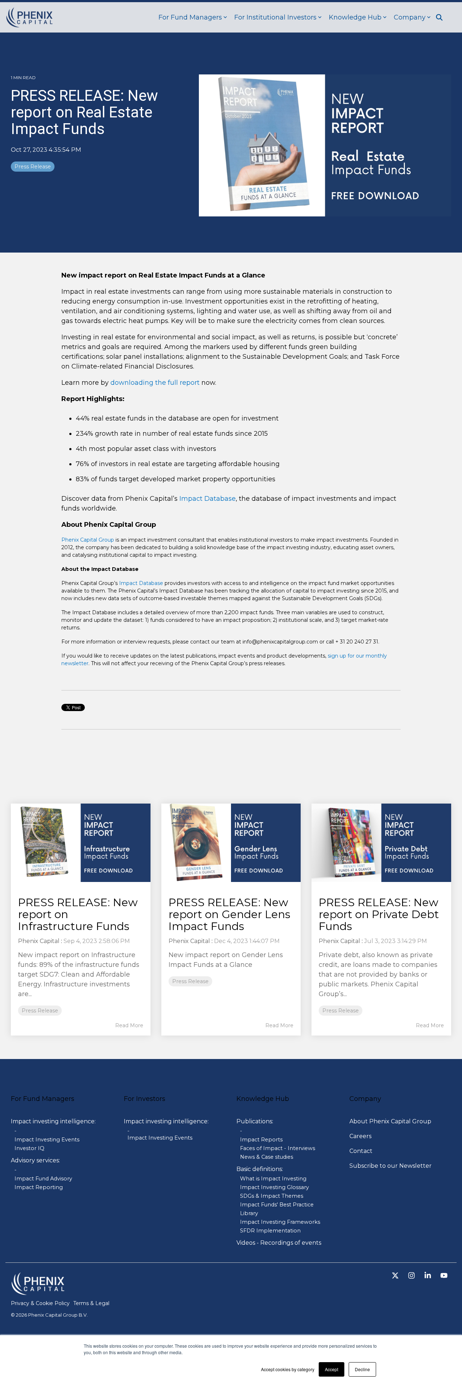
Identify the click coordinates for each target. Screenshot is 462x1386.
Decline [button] (362, 1369)
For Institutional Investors (275, 17)
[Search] (439, 17)
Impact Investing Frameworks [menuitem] (280, 1222)
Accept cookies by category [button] (287, 1369)
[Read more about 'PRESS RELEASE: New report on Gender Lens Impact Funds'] (231, 843)
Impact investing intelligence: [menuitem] (53, 1121)
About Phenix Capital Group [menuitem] (390, 1121)
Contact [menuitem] (360, 1151)
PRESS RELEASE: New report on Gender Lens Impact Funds (229, 914)
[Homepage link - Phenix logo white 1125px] (38, 1291)
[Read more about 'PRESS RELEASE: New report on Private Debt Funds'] (381, 843)
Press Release (32, 166)
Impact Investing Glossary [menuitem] (274, 1187)
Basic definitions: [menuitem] (259, 1169)
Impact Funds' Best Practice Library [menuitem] (277, 1209)
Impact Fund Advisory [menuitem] (43, 1178)
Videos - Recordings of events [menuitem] (278, 1242)
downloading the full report (155, 383)
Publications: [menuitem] (254, 1121)
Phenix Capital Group (87, 540)
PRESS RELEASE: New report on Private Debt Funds (379, 914)
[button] (396, 1276)
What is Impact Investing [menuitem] (273, 1178)
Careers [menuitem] (360, 1136)
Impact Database (207, 499)
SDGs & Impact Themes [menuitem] (271, 1196)
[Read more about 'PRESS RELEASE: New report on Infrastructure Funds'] (81, 843)
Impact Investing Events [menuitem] (46, 1139)
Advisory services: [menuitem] (35, 1160)
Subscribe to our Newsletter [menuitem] (390, 1165)
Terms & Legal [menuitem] (91, 1303)
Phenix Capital (39, 941)
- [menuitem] (15, 1131)
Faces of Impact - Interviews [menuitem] (277, 1148)
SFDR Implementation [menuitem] (270, 1230)
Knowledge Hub (355, 17)
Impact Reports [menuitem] (261, 1139)
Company (410, 17)
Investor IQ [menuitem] (29, 1148)
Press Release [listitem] (40, 1010)
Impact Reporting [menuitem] (38, 1187)
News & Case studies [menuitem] (266, 1157)
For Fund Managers (190, 17)
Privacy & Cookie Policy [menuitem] (40, 1303)
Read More (129, 1025)
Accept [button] (331, 1369)
